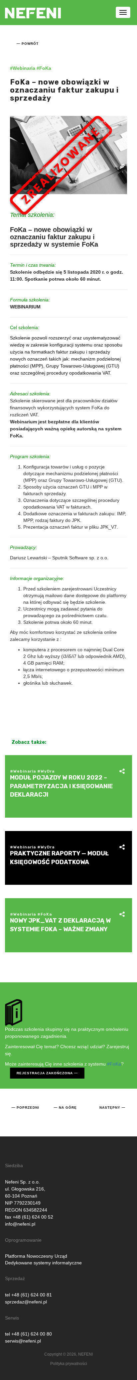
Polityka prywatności (68, 1363)
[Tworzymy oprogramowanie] (33, 8)
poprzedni (28, 1107)
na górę (68, 1107)
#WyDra (46, 771)
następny (109, 1107)
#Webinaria (22, 68)
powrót (30, 43)
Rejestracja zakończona (45, 1073)
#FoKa (44, 68)
